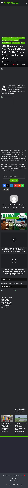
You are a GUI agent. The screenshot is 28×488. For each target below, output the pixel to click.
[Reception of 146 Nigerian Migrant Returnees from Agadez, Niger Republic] (7, 418)
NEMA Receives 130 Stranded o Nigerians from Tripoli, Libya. (20, 409)
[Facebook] (4, 185)
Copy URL (14, 180)
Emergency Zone (20, 37)
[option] (14, 221)
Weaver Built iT (14, 480)
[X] (7, 185)
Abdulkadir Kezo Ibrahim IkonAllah (11, 61)
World (22, 42)
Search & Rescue (6, 42)
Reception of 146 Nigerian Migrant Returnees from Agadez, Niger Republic (5, 426)
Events (4, 40)
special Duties (16, 42)
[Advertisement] (14, 21)
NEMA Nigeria (14, 478)
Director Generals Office (8, 37)
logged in (10, 283)
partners (16, 40)
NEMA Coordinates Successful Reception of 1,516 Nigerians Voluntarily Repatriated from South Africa (13, 225)
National (10, 40)
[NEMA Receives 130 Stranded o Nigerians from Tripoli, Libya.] (21, 348)
